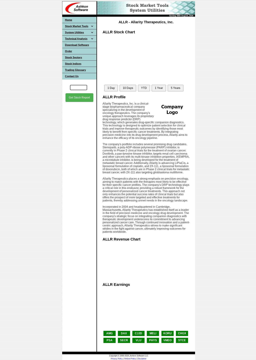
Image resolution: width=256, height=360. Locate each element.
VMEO (167, 340)
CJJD (138, 333)
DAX (124, 333)
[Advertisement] (79, 156)
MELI (153, 333)
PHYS (153, 340)
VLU (138, 340)
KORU (167, 333)
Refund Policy (130, 359)
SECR (124, 340)
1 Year (159, 87)
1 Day (111, 87)
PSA (110, 340)
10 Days (128, 87)
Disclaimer (142, 359)
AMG (109, 333)
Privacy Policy (117, 359)
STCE (182, 340)
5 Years (175, 87)
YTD (144, 87)
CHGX (182, 333)
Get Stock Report (79, 97)
